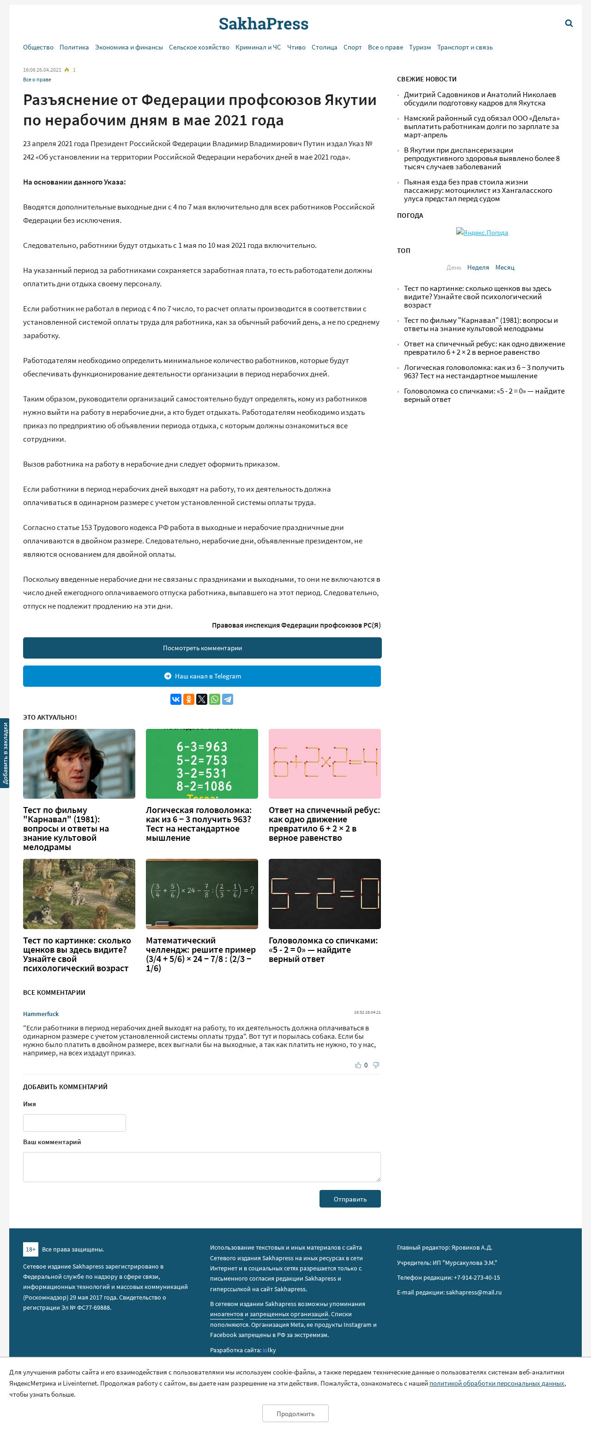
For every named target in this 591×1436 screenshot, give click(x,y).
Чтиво (296, 47)
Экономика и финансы (129, 47)
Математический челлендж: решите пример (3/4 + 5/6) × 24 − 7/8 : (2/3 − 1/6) (201, 954)
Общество (38, 47)
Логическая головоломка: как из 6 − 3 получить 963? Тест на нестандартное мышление (199, 823)
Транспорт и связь (465, 47)
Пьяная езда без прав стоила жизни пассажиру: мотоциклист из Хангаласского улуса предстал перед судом (478, 190)
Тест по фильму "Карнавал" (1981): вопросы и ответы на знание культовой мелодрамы (66, 828)
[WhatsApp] (214, 699)
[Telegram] (227, 699)
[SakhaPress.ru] (5, 754)
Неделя (478, 267)
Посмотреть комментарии (202, 647)
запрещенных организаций (289, 1314)
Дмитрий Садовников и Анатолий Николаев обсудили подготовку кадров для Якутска (480, 99)
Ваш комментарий (52, 1141)
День (453, 267)
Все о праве (385, 47)
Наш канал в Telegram (208, 676)
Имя (29, 1103)
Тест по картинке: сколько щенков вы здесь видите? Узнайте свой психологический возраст (77, 954)
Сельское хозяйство (199, 47)
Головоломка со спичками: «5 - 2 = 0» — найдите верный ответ (323, 949)
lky (269, 1350)
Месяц (504, 267)
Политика (74, 47)
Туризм (420, 47)
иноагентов (226, 1314)
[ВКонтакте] (175, 699)
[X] (201, 699)
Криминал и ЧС (258, 47)
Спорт (353, 47)
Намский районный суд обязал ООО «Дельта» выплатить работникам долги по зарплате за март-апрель (482, 126)
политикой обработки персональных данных (496, 1383)
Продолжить (295, 1413)
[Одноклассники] (188, 699)
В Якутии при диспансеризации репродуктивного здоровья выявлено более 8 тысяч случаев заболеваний (482, 158)
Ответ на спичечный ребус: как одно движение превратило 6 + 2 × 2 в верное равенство (324, 823)
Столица (325, 47)
